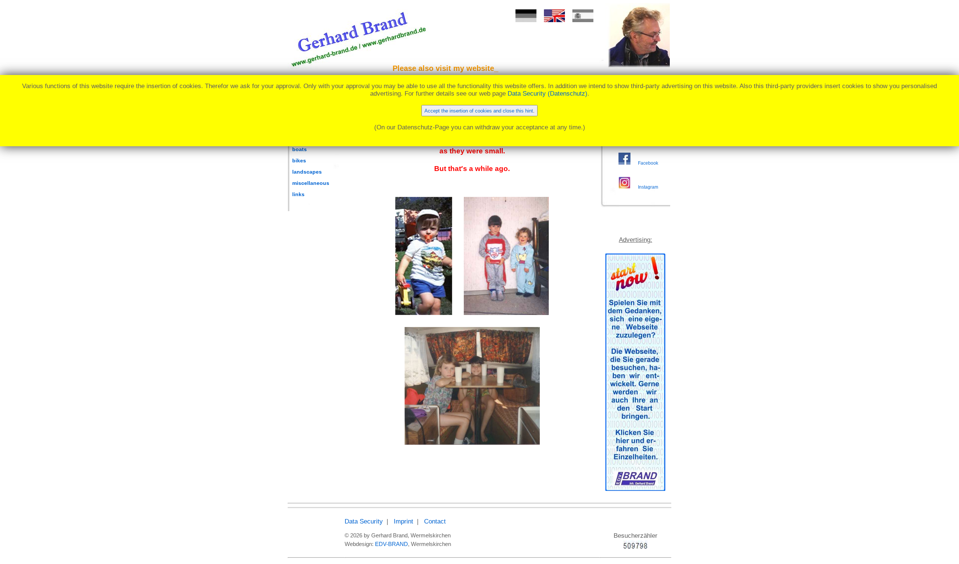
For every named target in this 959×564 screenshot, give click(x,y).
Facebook (648, 163)
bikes (299, 161)
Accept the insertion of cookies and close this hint (478, 111)
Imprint (403, 521)
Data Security (364, 521)
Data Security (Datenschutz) (547, 93)
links (298, 194)
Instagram (648, 187)
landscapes (307, 172)
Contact (435, 521)
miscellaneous (310, 183)
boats (299, 149)
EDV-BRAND (391, 544)
